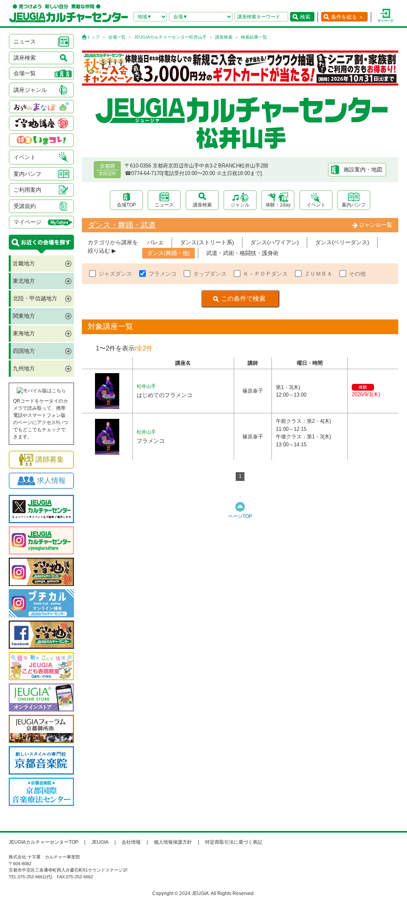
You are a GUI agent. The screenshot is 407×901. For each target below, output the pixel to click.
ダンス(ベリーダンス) (342, 242)
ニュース (164, 205)
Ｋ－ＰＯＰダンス (265, 273)
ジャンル (240, 205)
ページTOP (240, 516)
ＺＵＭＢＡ (318, 273)
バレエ (155, 242)
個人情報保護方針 (173, 842)
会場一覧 (117, 37)
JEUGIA (100, 842)
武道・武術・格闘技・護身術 (242, 253)
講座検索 (224, 37)
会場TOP (126, 205)
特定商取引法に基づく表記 (233, 842)
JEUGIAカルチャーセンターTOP (43, 842)
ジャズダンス (115, 273)
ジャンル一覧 (375, 225)
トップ (93, 37)
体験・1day (278, 205)
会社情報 (131, 842)
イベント (316, 205)
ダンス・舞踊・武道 (122, 225)
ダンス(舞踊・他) (168, 253)
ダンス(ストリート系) (207, 242)
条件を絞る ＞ (347, 17)
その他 (357, 273)
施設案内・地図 (362, 169)
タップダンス (210, 273)
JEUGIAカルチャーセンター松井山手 (170, 37)
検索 (305, 17)
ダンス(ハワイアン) (274, 242)
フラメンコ (162, 273)
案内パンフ (354, 205)
